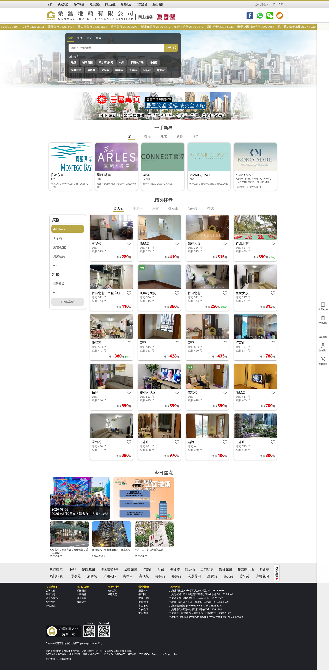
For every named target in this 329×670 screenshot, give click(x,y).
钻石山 (173, 208)
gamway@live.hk (88, 643)
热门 (131, 136)
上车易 (57, 238)
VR (55, 266)
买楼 (70, 38)
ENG (281, 4)
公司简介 (51, 590)
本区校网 (143, 605)
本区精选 (59, 229)
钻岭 (122, 62)
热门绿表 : (57, 576)
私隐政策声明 (64, 659)
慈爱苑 (161, 70)
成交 (89, 38)
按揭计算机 (144, 598)
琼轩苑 (244, 576)
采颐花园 (76, 70)
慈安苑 (228, 576)
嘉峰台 (91, 70)
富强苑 (144, 576)
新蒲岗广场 (137, 62)
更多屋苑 (276, 571)
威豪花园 (130, 569)
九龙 (163, 136)
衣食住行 (143, 609)
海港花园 (225, 569)
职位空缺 (51, 605)
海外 (196, 136)
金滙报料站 (52, 598)
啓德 (210, 208)
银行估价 (143, 601)
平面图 (142, 594)
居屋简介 (143, 590)
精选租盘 (59, 283)
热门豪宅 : (57, 569)
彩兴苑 (105, 70)
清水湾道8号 (106, 62)
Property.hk (171, 654)
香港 (147, 136)
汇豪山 (147, 569)
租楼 (79, 38)
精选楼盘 (81, 590)
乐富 (155, 208)
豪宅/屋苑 (59, 247)
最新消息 (51, 594)
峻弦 (73, 62)
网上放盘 (81, 598)
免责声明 (50, 659)
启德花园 (262, 576)
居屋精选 (59, 257)
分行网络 (51, 601)
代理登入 (263, 4)
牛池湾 (138, 208)
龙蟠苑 (153, 62)
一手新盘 (81, 594)
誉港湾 (175, 569)
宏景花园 (194, 576)
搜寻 (169, 48)
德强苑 (119, 70)
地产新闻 (112, 590)
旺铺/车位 (67, 302)
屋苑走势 (112, 594)
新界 (179, 136)
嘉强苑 (176, 576)
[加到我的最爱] (129, 243)
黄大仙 (118, 208)
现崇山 (190, 569)
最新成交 (81, 601)
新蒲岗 (193, 208)
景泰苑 (133, 70)
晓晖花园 (87, 62)
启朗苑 (147, 70)
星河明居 (207, 569)
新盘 (98, 38)
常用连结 (143, 613)
